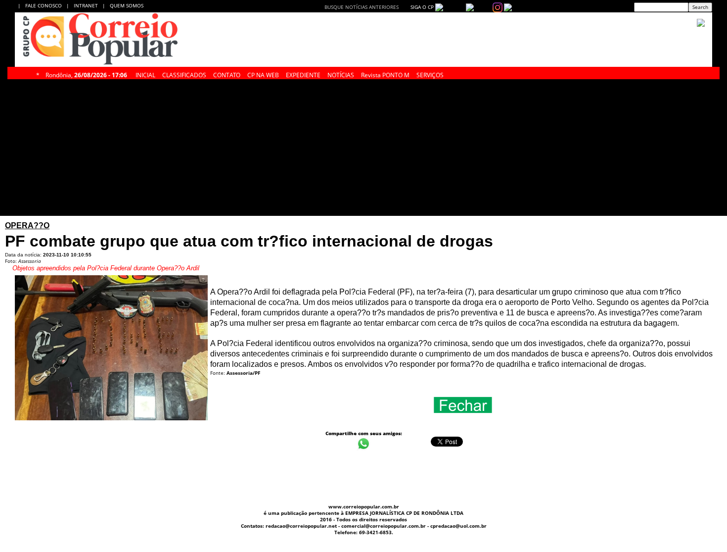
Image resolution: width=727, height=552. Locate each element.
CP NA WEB (263, 74)
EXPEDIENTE (303, 74)
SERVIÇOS (430, 74)
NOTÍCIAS (340, 74)
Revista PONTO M (385, 74)
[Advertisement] (275, 147)
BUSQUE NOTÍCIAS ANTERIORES (361, 6)
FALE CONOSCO (45, 5)
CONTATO (226, 74)
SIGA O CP (421, 6)
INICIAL (145, 74)
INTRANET (88, 5)
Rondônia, (86, 74)
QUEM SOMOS (126, 5)
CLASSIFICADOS (184, 74)
